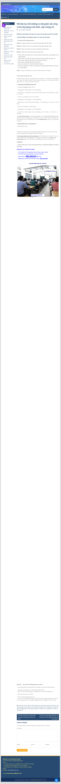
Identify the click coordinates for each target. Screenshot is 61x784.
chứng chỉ (31, 37)
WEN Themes (43, 780)
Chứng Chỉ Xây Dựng (25, 30)
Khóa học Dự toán (8, 34)
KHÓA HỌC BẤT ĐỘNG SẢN (29, 14)
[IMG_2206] (38, 406)
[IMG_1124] (38, 566)
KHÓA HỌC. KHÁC (23, 705)
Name (19, 744)
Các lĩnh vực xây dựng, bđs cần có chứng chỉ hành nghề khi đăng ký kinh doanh (48, 717)
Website (47, 744)
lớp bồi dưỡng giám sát (22, 708)
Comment (19, 728)
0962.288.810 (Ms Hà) (13, 770)
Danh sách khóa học (13, 14)
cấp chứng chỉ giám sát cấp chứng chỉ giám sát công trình (43, 705)
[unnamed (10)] (38, 213)
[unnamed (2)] (38, 309)
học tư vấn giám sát (24, 87)
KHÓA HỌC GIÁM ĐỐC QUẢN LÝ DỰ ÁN (8, 41)
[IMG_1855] (38, 631)
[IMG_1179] (38, 534)
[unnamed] (38, 181)
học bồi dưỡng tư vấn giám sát (38, 707)
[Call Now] (4, 25)
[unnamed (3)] (38, 277)
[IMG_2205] (38, 438)
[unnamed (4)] (38, 245)
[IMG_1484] (38, 502)
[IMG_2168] (38, 470)
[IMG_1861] (38, 663)
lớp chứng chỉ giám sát (33, 708)
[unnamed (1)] (38, 341)
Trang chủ (3, 14)
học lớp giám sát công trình (52, 707)
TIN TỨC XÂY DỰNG (9, 64)
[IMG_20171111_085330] (38, 374)
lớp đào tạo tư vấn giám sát (45, 708)
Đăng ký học (4, 17)
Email (33, 744)
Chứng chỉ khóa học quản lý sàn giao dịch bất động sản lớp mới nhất (27, 717)
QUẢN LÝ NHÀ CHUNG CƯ (45, 14)
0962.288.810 (7, 4)
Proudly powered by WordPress (22, 780)
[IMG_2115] (38, 598)
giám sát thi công (49, 116)
